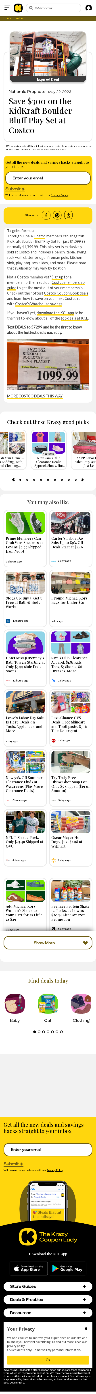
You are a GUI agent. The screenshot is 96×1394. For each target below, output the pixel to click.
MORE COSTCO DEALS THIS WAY (35, 396)
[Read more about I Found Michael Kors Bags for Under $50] (70, 583)
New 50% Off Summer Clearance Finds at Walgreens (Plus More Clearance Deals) (24, 784)
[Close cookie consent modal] (86, 1329)
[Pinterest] (57, 215)
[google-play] (67, 1268)
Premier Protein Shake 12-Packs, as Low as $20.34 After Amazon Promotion (70, 913)
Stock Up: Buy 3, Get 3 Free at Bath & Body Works (24, 602)
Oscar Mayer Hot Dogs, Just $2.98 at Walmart (66, 841)
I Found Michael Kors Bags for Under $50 (69, 600)
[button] (84, 1286)
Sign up (57, 277)
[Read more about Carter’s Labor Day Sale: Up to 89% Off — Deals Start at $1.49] (70, 523)
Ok (48, 1360)
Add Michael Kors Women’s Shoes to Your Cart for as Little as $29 (24, 913)
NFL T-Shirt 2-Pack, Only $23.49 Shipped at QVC (24, 841)
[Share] (68, 215)
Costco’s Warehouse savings (38, 304)
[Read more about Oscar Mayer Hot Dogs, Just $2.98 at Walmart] (70, 822)
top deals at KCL (74, 318)
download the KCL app (55, 313)
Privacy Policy (59, 195)
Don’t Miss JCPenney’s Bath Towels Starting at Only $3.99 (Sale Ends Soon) (25, 664)
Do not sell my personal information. (57, 1350)
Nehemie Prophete (27, 91)
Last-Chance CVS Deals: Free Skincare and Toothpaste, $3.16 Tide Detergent (69, 724)
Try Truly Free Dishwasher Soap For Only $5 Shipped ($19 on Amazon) (70, 784)
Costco (39, 236)
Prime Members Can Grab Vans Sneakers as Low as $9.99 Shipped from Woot (24, 545)
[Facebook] (46, 215)
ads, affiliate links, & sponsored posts (42, 146)
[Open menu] (7, 7)
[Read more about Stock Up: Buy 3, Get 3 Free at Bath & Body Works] (25, 583)
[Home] (18, 8)
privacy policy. (16, 1346)
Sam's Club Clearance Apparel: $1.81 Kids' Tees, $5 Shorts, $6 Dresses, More (69, 664)
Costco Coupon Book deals (66, 293)
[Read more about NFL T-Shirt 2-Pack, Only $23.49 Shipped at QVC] (25, 822)
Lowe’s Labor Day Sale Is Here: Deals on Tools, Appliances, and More (25, 724)
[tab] (20, 480)
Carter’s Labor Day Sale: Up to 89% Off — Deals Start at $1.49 (69, 542)
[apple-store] (29, 1268)
